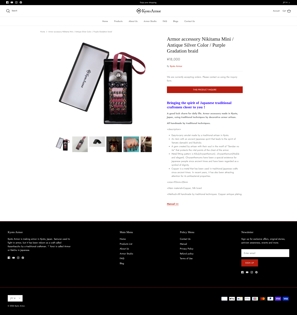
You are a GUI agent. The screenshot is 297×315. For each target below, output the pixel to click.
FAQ (165, 21)
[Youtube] (12, 2)
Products (118, 21)
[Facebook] (7, 2)
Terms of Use (186, 258)
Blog (122, 263)
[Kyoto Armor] (148, 11)
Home (105, 21)
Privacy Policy (186, 248)
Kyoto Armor (176, 66)
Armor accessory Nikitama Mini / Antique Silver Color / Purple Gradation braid (80, 31)
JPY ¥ (285, 2)
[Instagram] (16, 2)
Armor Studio (150, 21)
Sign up (249, 262)
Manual (183, 244)
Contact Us (189, 21)
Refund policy (187, 253)
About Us (133, 21)
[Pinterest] (21, 2)
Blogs (175, 21)
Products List (126, 244)
